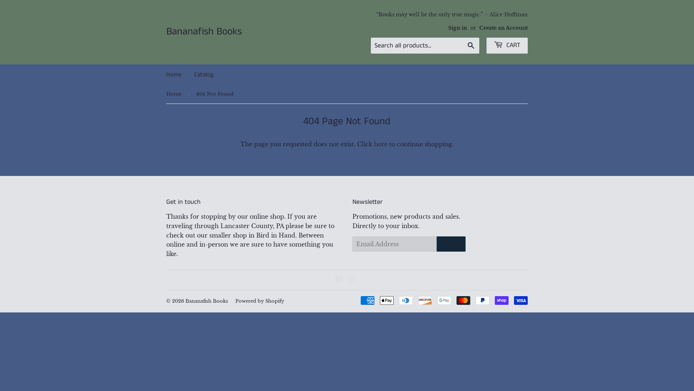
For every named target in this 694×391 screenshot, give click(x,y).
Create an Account (503, 28)
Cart (512, 45)
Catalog (204, 74)
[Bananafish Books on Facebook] (339, 279)
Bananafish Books (204, 32)
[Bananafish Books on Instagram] (351, 279)
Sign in (457, 28)
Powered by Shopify (259, 301)
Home (173, 74)
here (380, 144)
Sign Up (451, 244)
